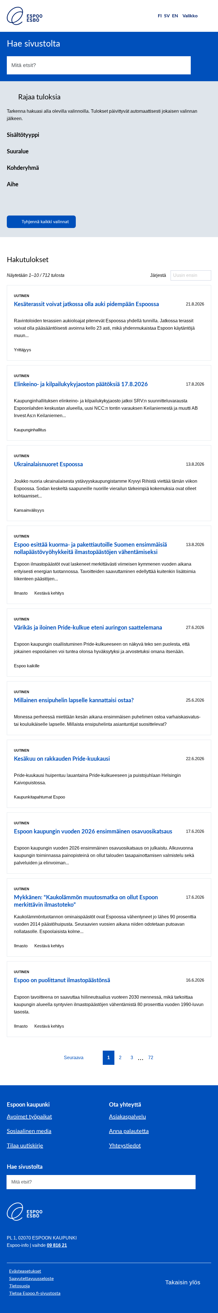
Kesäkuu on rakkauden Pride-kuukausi (62, 759)
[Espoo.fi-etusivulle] (24, 16)
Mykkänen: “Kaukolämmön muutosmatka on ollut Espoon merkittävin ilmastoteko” (86, 901)
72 (150, 1057)
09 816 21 (57, 1245)
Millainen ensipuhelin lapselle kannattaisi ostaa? (74, 700)
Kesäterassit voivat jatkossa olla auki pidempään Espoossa (86, 304)
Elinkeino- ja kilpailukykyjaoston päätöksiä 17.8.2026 (81, 384)
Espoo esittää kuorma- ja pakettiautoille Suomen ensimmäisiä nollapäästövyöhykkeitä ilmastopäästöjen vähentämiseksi (90, 548)
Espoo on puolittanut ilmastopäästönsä (62, 980)
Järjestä (158, 275)
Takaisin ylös (182, 1282)
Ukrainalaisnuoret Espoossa (48, 464)
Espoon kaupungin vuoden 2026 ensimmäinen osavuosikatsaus (93, 832)
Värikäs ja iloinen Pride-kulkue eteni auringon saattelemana (88, 628)
